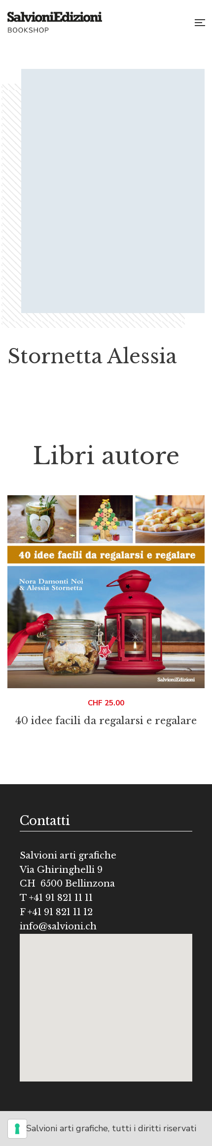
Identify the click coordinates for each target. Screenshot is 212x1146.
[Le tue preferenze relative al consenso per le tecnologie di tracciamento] (17, 1128)
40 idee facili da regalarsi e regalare (106, 721)
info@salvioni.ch (58, 926)
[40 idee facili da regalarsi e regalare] (106, 591)
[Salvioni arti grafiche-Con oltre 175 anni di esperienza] (54, 22)
